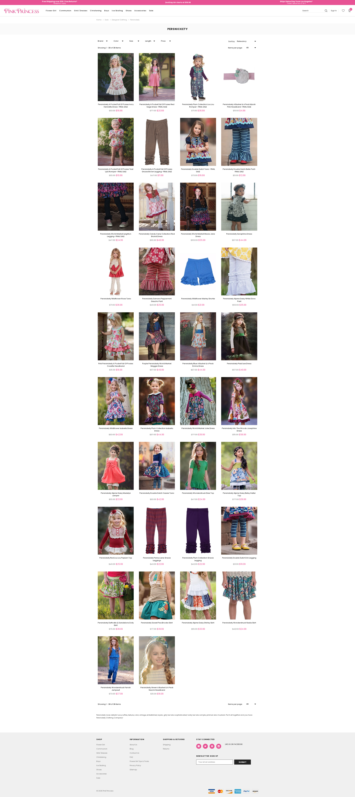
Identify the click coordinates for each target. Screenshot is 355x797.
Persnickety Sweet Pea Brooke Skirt (157, 623)
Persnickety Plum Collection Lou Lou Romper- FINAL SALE (198, 105)
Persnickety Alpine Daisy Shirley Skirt (198, 623)
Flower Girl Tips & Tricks (139, 761)
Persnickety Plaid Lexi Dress (239, 363)
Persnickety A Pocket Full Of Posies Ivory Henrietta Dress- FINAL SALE (116, 105)
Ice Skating (117, 10)
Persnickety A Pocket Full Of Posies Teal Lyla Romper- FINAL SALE (115, 170)
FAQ (131, 757)
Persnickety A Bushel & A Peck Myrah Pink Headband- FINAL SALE (239, 105)
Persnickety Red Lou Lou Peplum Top (115, 558)
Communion (65, 10)
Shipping (167, 744)
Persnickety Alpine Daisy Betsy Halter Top (239, 494)
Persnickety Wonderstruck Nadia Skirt (239, 623)
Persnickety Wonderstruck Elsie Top (198, 493)
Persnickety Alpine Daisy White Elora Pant (239, 299)
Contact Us (134, 753)
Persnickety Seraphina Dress (239, 234)
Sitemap (133, 769)
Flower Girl (51, 10)
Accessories (140, 10)
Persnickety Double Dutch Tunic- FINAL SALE (198, 170)
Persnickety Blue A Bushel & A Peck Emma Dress (198, 364)
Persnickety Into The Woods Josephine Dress (239, 429)
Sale (151, 10)
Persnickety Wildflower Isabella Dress (116, 428)
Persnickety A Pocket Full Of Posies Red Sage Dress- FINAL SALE (157, 105)
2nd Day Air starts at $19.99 (178, 2)
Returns (166, 749)
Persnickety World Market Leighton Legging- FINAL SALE (115, 235)
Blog (132, 749)
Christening (96, 10)
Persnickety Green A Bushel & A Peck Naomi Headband (156, 688)
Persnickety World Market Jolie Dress (198, 428)
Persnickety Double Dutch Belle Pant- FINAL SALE (239, 170)
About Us (133, 744)
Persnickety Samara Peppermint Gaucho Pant (157, 299)
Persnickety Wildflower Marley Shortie (198, 298)
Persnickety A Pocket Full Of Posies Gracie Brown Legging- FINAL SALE (156, 170)
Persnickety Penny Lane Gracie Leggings (157, 559)
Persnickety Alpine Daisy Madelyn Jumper (116, 494)
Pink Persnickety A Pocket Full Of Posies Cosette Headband (115, 364)
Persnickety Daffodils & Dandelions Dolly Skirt (116, 624)
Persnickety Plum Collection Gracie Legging (198, 559)
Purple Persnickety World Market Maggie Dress (156, 364)
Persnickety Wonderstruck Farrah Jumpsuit (116, 688)
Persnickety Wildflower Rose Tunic (116, 298)
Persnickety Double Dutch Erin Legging (239, 558)
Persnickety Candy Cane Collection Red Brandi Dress (157, 235)
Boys (106, 10)
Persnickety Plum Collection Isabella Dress (157, 429)
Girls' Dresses (80, 10)
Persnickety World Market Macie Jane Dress (198, 235)
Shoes (129, 10)
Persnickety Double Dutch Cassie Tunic (157, 493)
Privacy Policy (135, 765)
